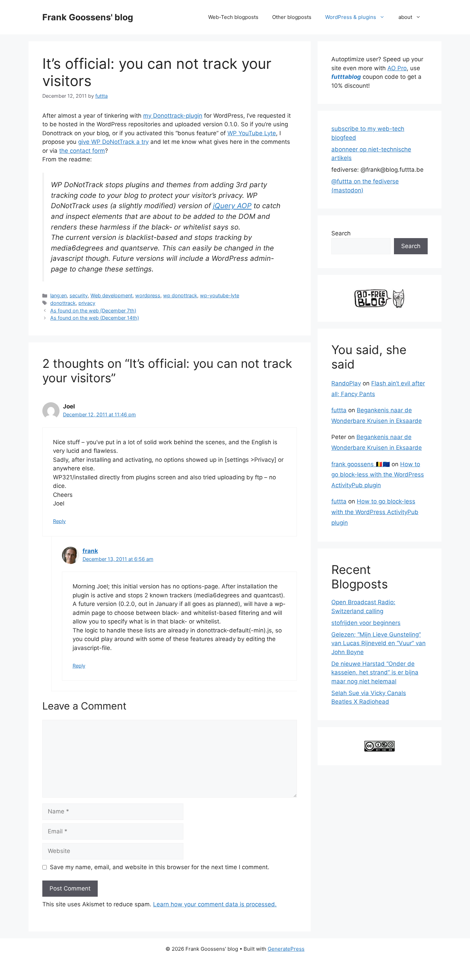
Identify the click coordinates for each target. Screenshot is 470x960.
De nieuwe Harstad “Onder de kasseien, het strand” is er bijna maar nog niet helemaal (374, 672)
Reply (59, 521)
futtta (338, 410)
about (405, 17)
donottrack (63, 303)
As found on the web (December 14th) (94, 318)
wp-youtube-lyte (219, 295)
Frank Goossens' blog (87, 17)
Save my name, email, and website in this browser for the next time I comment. (159, 867)
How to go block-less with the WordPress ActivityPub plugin (377, 475)
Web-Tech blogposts (233, 17)
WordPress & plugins (350, 17)
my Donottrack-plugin (172, 115)
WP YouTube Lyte (251, 133)
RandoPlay (346, 383)
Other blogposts (291, 17)
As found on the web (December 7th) (93, 310)
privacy (86, 303)
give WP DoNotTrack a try (113, 141)
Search (341, 233)
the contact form (82, 150)
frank (90, 550)
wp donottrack (180, 295)
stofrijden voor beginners (365, 622)
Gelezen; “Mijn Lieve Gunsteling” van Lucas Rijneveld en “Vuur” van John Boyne (378, 643)
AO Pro (397, 68)
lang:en (58, 295)
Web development (111, 295)
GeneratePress (286, 949)
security (79, 295)
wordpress (147, 295)
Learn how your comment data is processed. (215, 904)
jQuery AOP (232, 205)
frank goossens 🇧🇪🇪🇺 (360, 464)
